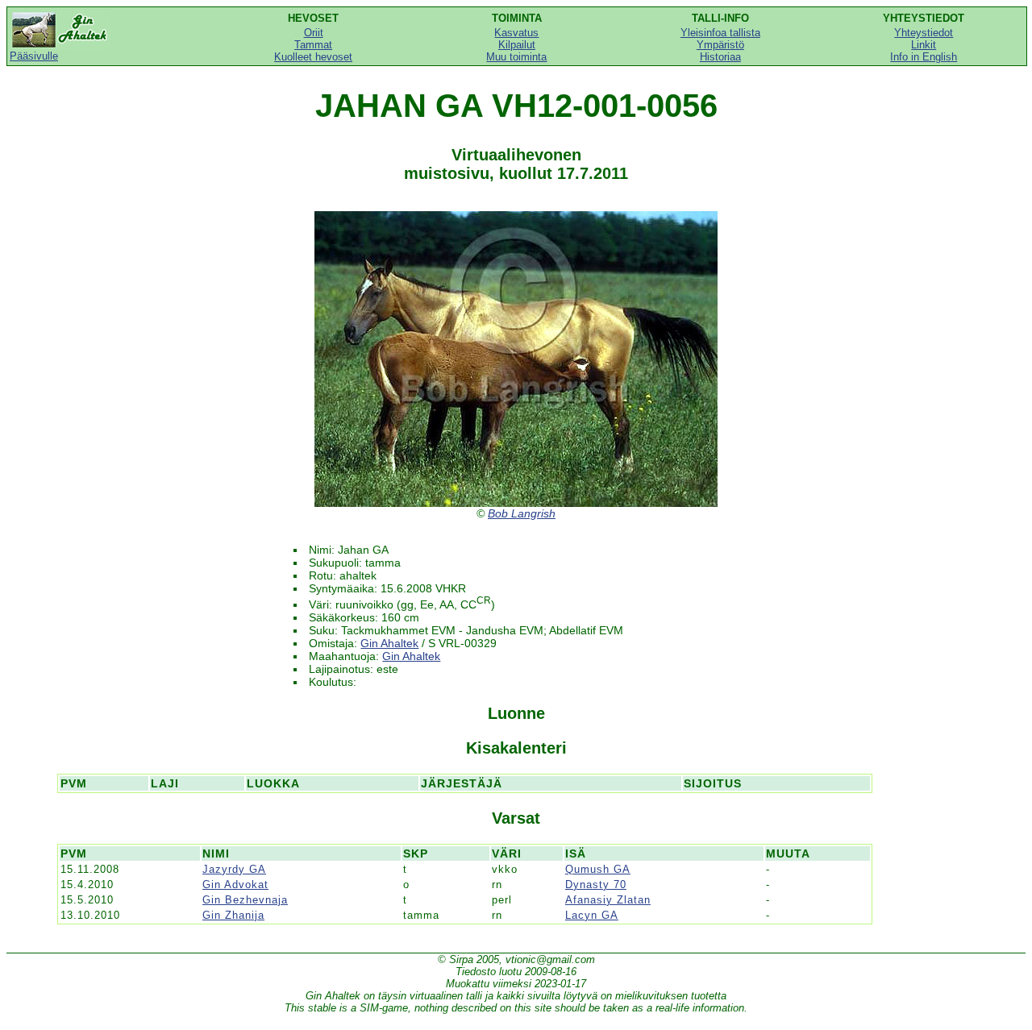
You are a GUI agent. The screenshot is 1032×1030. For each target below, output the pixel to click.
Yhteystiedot (923, 33)
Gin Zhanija (233, 915)
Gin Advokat (235, 884)
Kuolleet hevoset (313, 57)
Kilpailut (516, 45)
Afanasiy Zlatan (608, 900)
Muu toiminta (516, 57)
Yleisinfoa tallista (720, 33)
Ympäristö (720, 45)
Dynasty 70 (595, 884)
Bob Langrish (522, 513)
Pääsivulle (34, 56)
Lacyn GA (591, 915)
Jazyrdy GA (234, 869)
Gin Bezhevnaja (245, 900)
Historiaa (720, 57)
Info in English (923, 57)
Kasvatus (516, 33)
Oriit (313, 33)
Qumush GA (597, 869)
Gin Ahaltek (389, 643)
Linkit (923, 45)
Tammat (313, 45)
